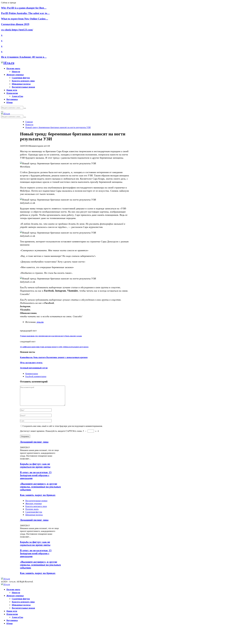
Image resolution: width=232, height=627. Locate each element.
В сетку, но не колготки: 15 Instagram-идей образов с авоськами (36, 475)
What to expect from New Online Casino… (24, 18)
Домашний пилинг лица (34, 441)
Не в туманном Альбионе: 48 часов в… (24, 57)
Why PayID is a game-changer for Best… (23, 7)
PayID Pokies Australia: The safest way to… (25, 13)
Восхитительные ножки (23, 86)
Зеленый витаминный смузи (34, 368)
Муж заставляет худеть (31, 362)
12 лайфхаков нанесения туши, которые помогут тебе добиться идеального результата (54, 347)
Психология (12, 93)
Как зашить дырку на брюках (37, 495)
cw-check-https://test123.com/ (17, 29)
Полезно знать (13, 68)
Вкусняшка (12, 99)
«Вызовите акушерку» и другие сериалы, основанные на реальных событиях (40, 486)
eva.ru (40, 322)
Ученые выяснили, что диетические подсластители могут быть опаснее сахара (51, 336)
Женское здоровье (15, 74)
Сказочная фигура (21, 77)
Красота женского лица (23, 80)
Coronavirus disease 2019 (15, 24)
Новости (16, 71)
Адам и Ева (17, 96)
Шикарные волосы (21, 83)
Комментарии (31, 373)
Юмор (9, 102)
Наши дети (11, 90)
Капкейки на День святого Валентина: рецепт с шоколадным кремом (54, 357)
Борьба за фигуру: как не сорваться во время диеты (35, 465)
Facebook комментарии (35, 376)
